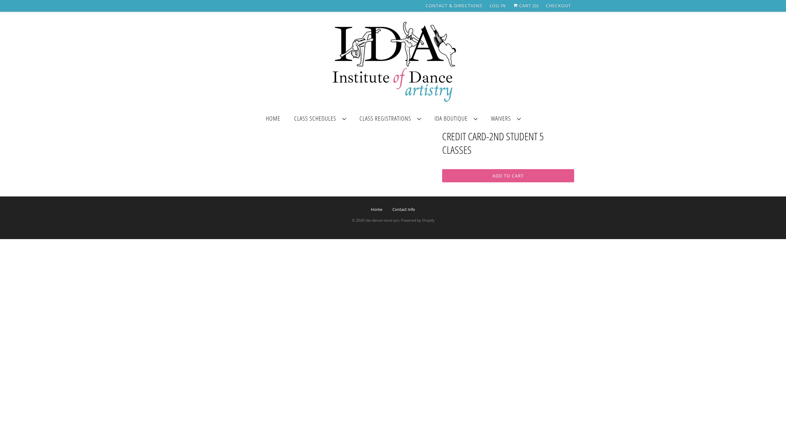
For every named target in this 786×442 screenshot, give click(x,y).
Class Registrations (387, 118)
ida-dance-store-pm (382, 220)
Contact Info (403, 209)
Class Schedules (316, 118)
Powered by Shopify (417, 220)
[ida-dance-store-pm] (393, 62)
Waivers (502, 118)
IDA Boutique (452, 118)
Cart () (528, 6)
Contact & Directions (454, 6)
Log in (498, 6)
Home (273, 118)
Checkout (558, 6)
